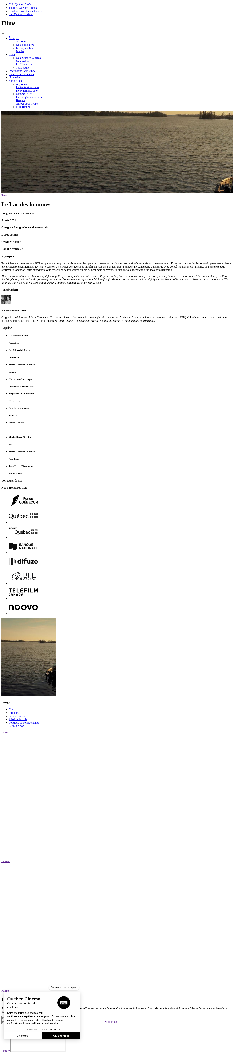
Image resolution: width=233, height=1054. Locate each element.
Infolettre (14, 712)
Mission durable (18, 719)
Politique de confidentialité (24, 722)
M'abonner (111, 1021)
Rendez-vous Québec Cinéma (26, 11)
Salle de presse (17, 716)
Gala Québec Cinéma (21, 4)
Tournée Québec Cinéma (23, 7)
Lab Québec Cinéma (21, 14)
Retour (5, 195)
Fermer (5, 732)
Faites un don (16, 725)
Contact (13, 709)
